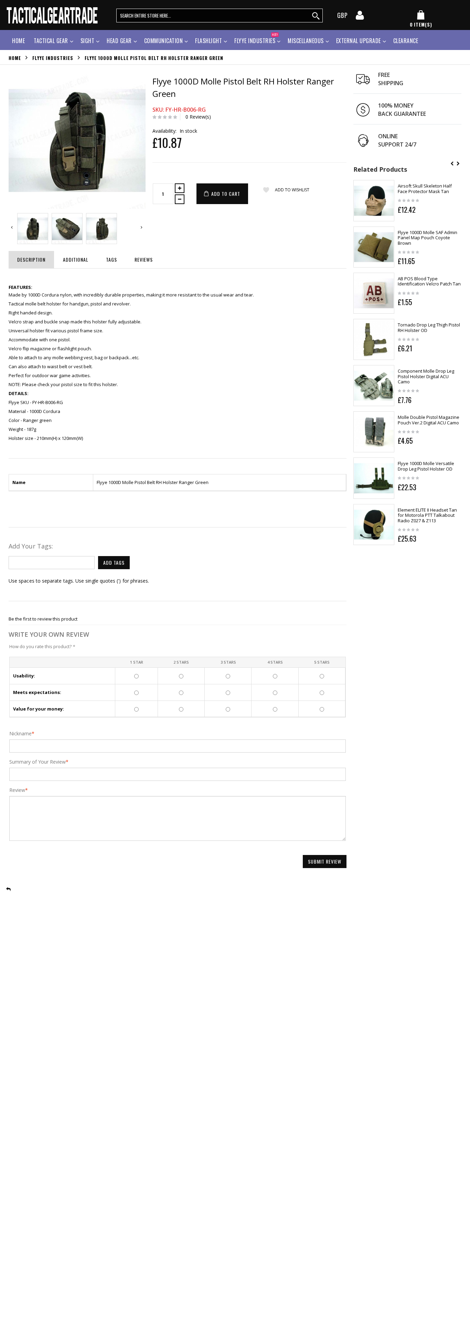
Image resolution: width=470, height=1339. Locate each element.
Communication (163, 41)
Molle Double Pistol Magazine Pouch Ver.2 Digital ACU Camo (428, 420)
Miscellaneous (306, 41)
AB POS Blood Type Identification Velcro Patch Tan (429, 281)
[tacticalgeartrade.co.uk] (53, 15)
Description (31, 259)
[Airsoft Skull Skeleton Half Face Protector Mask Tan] (373, 200)
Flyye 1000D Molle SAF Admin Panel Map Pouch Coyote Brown (427, 237)
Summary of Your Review (37, 761)
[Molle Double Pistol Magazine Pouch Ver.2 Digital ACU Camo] (373, 431)
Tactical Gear (51, 41)
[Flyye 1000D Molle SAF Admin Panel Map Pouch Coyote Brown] (373, 247)
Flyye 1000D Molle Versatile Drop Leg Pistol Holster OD (426, 466)
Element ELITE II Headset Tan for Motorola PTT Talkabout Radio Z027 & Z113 (427, 515)
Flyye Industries (256, 40)
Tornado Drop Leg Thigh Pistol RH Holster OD (429, 327)
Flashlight (208, 41)
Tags (111, 259)
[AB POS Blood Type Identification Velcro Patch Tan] (373, 293)
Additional (75, 259)
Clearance (405, 41)
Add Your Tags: (31, 546)
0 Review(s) (198, 116)
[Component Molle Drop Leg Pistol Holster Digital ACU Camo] (373, 385)
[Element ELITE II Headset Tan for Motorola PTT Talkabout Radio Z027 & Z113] (373, 524)
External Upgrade (358, 41)
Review (17, 790)
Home (15, 57)
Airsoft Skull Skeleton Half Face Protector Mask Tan (425, 188)
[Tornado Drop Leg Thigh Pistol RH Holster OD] (373, 339)
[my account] (360, 17)
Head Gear (119, 41)
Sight (88, 41)
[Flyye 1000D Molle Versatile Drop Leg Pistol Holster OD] (373, 478)
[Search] (316, 15)
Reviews (144, 259)
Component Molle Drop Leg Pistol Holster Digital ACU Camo (426, 376)
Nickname (20, 733)
